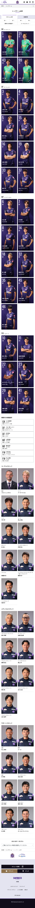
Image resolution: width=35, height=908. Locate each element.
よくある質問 (20, 889)
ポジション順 (9, 17)
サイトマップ (22, 886)
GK (4, 20)
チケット (11, 871)
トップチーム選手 (18, 850)
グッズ (27, 871)
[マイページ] (24, 2)
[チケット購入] (27, 2)
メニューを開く (16, 866)
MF (20, 20)
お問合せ (26, 889)
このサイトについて (14, 886)
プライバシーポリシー (11, 889)
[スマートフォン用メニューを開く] (32, 2)
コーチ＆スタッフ (25, 23)
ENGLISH (18, 895)
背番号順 (26, 17)
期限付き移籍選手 (9, 23)
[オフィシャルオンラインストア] (30, 2)
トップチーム (9, 850)
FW (29, 20)
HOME (2, 850)
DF (12, 20)
